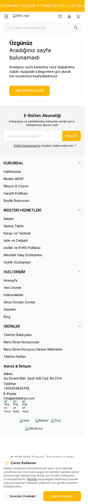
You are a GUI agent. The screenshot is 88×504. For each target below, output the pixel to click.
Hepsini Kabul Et (62, 496)
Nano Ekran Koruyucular (21, 342)
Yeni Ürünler (13, 288)
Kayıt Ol (71, 136)
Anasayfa (10, 280)
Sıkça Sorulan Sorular (19, 302)
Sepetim (10, 309)
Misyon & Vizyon (16, 186)
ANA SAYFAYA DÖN (29, 91)
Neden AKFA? (14, 179)
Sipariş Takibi (13, 226)
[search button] (76, 27)
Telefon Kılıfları (15, 356)
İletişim (9, 219)
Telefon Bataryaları (18, 335)
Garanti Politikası (16, 193)
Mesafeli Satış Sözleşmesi (23, 255)
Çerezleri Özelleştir (22, 496)
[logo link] (32, 16)
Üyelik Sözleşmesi (17, 262)
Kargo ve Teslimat (17, 233)
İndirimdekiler (14, 295)
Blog (7, 317)
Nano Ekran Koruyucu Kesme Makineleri (33, 349)
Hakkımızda (12, 171)
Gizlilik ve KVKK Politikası (22, 248)
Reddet (32, 479)
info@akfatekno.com (19, 398)
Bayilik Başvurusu (16, 200)
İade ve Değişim (16, 240)
